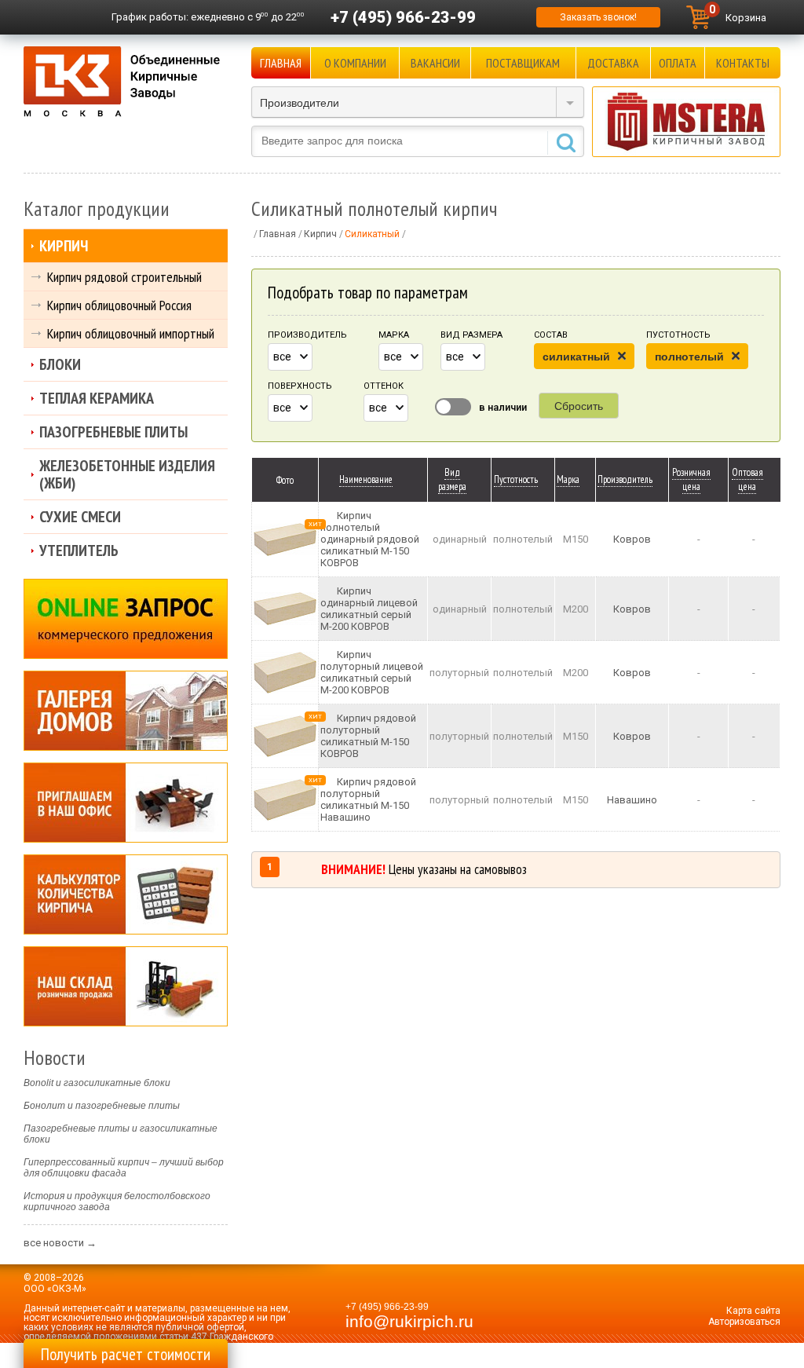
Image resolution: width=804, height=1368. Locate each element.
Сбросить (578, 406)
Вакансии (435, 63)
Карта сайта (753, 1310)
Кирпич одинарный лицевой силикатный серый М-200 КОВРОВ (369, 608)
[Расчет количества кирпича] (125, 894)
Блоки (60, 364)
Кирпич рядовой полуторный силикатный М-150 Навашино (368, 799)
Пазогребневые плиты (113, 432)
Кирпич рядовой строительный (124, 277)
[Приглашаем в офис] (125, 802)
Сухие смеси (80, 517)
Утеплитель (79, 550)
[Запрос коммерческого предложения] (125, 619)
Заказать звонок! (598, 17)
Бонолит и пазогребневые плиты (102, 1105)
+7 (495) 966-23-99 (403, 17)
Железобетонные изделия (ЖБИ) (127, 474)
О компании (355, 63)
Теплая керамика (96, 398)
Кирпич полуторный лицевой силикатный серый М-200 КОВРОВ (371, 672)
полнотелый (689, 356)
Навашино (632, 800)
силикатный (576, 356)
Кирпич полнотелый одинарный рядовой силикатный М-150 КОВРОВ (369, 539)
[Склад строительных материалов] (125, 986)
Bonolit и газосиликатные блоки (97, 1082)
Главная (281, 63)
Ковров (632, 539)
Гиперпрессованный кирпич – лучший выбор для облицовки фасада (124, 1168)
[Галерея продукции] (125, 710)
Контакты (742, 63)
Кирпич (63, 246)
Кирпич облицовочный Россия (119, 305)
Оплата (677, 63)
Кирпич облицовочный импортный (130, 333)
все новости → (60, 1243)
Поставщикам (523, 63)
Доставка (613, 63)
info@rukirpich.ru (409, 1321)
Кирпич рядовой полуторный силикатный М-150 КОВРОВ (368, 735)
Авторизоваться (744, 1321)
